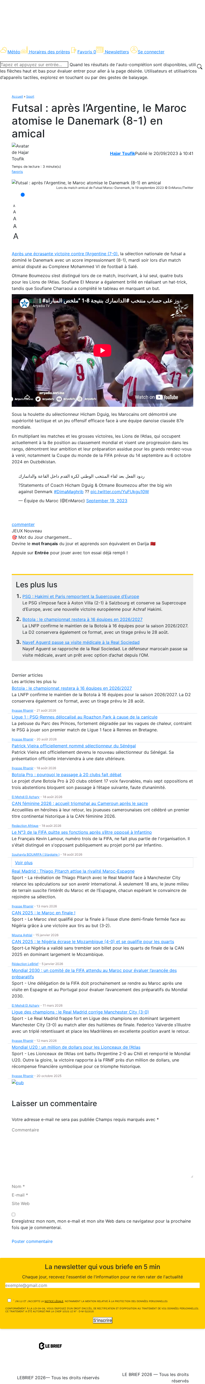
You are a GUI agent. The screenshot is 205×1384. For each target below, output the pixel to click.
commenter (23, 524)
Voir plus (24, 862)
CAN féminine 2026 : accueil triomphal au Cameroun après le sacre (80, 803)
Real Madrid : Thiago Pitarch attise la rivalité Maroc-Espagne (73, 871)
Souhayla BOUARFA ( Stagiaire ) (36, 854)
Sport (30, 96)
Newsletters (117, 51)
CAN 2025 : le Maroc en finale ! (43, 912)
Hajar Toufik (122, 153)
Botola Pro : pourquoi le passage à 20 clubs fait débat (66, 774)
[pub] (18, 1082)
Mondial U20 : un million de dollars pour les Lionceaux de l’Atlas (76, 1047)
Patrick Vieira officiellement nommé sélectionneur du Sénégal (74, 745)
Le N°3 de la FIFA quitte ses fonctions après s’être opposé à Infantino (82, 832)
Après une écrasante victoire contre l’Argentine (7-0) (65, 253)
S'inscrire (102, 1320)
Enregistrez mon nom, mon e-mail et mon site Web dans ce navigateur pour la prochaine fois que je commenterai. (101, 1224)
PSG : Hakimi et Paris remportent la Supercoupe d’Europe (80, 596)
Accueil (17, 96)
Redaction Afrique (25, 826)
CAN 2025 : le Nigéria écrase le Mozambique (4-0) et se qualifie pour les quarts (93, 941)
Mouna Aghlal (22, 935)
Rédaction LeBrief (25, 964)
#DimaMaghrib (69, 491)
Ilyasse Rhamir (22, 710)
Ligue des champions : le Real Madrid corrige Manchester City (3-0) (80, 1012)
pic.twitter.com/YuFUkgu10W (119, 491)
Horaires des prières (49, 51)
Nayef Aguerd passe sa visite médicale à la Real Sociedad (81, 642)
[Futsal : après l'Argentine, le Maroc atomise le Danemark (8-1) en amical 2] (86, 183)
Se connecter (151, 51)
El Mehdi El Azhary (26, 797)
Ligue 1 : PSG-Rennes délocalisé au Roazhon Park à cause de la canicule (84, 717)
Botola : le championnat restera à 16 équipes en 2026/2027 (82, 619)
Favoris (86, 51)
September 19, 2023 (106, 500)
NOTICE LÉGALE (54, 1301)
